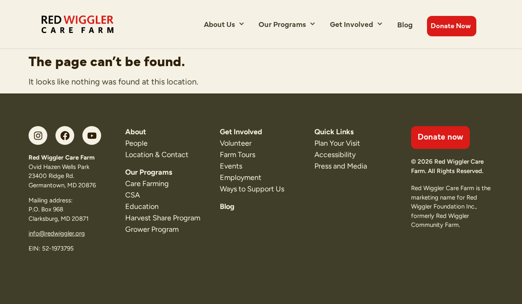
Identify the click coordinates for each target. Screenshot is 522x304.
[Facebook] (64, 135)
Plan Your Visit (337, 143)
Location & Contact (156, 154)
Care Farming (147, 183)
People (136, 143)
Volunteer (236, 143)
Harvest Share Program (162, 217)
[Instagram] (38, 135)
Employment (240, 177)
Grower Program (152, 229)
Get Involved (351, 24)
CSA (132, 195)
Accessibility (335, 154)
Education (142, 206)
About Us (219, 24)
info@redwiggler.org (57, 233)
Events (231, 166)
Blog (405, 24)
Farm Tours (237, 154)
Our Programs (282, 24)
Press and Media (340, 166)
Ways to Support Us (252, 188)
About (135, 131)
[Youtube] (91, 135)
